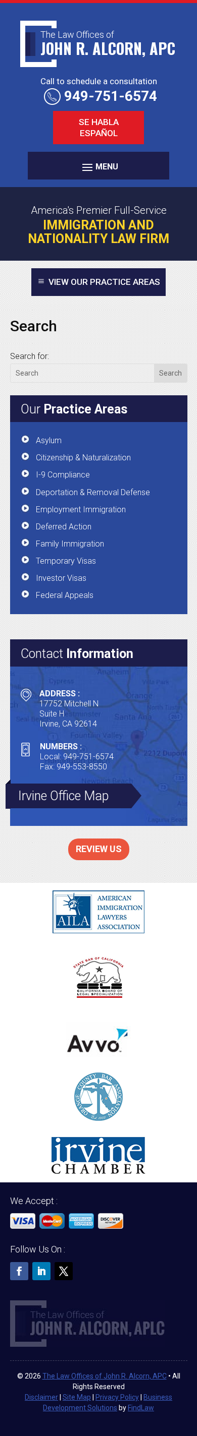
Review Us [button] (99, 849)
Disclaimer (41, 1397)
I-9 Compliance (63, 475)
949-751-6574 (110, 96)
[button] (98, 167)
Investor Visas (61, 578)
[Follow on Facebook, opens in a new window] (19, 1271)
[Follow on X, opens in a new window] (64, 1271)
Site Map (77, 1397)
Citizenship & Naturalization (83, 457)
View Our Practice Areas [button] (104, 282)
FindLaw (141, 1408)
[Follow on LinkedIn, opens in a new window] (41, 1271)
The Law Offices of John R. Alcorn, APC (104, 1376)
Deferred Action (63, 526)
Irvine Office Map (63, 796)
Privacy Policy (117, 1397)
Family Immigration (70, 544)
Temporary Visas (66, 561)
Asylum (49, 440)
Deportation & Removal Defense (93, 492)
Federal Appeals (64, 595)
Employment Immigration (81, 509)
